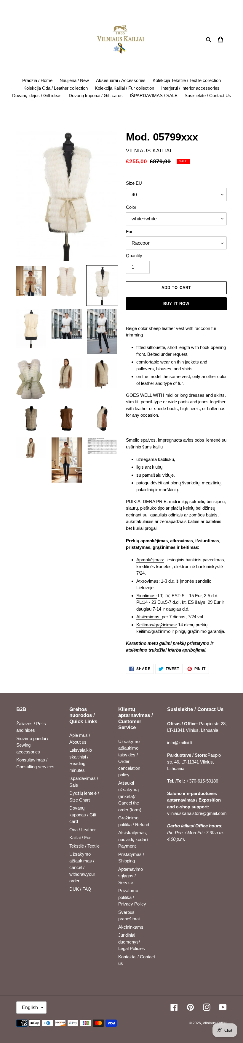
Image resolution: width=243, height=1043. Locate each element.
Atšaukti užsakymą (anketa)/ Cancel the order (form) (129, 796)
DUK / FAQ (80, 889)
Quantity (134, 255)
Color (131, 207)
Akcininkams (130, 927)
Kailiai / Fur (80, 837)
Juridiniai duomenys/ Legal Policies (131, 942)
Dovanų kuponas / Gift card (82, 814)
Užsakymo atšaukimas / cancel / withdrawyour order (82, 867)
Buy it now (176, 303)
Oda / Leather (82, 829)
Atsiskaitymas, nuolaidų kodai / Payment (133, 839)
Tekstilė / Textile (84, 845)
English (30, 1007)
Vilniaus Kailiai (215, 1023)
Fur (129, 231)
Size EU (134, 183)
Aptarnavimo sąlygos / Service (130, 876)
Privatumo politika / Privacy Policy (132, 897)
